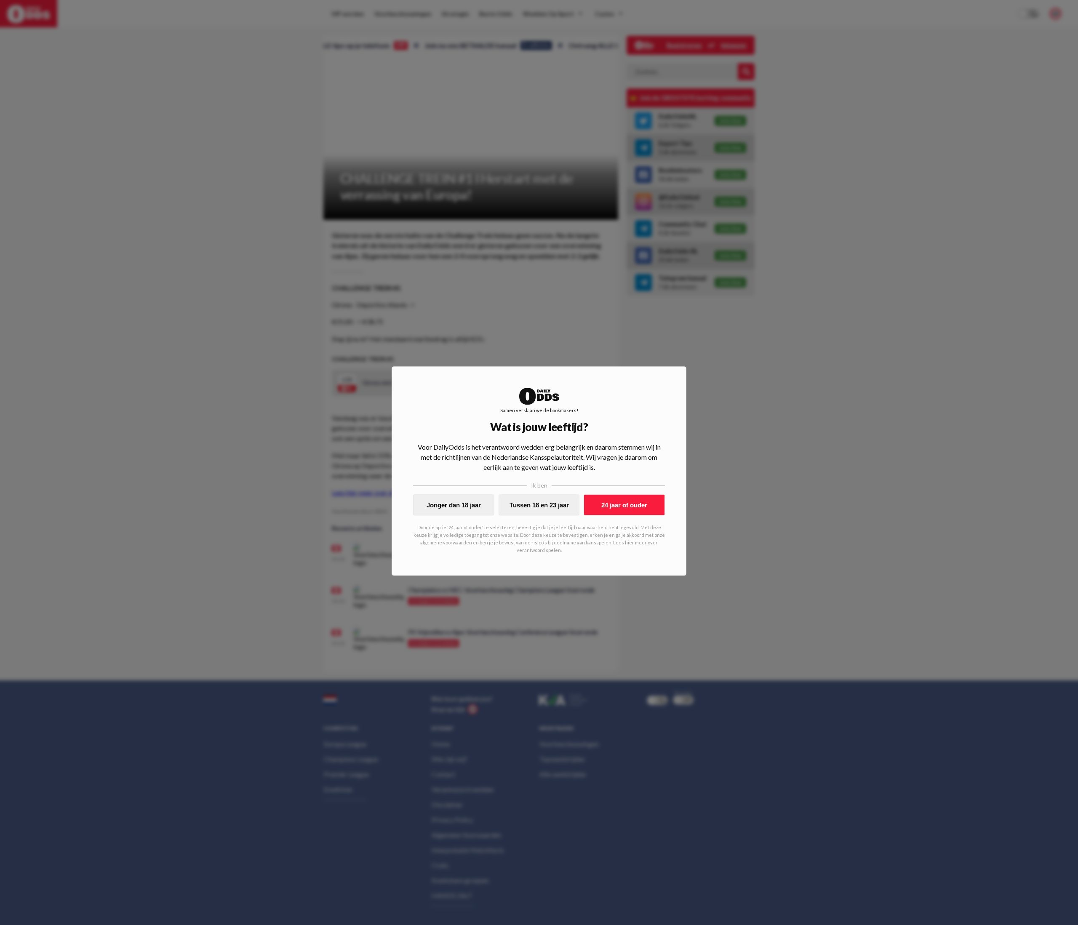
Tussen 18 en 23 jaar (539, 505)
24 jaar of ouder (624, 505)
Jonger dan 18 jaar (454, 505)
